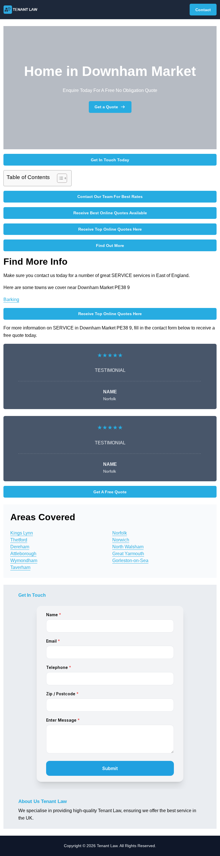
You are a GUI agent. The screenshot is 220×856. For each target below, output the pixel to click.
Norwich (120, 539)
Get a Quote (106, 107)
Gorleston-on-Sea (130, 560)
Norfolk (119, 533)
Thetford (18, 539)
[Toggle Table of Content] (59, 178)
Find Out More (110, 245)
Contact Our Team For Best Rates (110, 196)
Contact (203, 9)
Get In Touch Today (110, 160)
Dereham (19, 546)
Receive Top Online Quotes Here (110, 229)
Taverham (20, 567)
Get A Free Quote (110, 492)
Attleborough (23, 553)
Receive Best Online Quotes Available (110, 213)
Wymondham (23, 560)
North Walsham (128, 546)
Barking (11, 299)
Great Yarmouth (128, 553)
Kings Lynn (21, 533)
